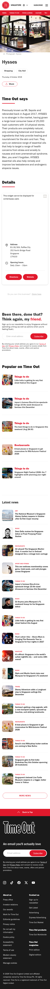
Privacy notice (9, 924)
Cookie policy (8, 937)
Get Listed (33, 908)
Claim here (36, 294)
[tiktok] (11, 882)
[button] (45, 196)
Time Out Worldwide (38, 935)
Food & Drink (27, 13)
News (4, 13)
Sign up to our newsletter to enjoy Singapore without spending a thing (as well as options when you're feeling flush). (24, 327)
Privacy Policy (14, 346)
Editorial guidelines (11, 920)
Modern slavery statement (9, 956)
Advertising (34, 913)
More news (25, 796)
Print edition (34, 950)
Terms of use (8, 950)
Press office (8, 900)
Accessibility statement (8, 943)
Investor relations (10, 905)
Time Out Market (36, 923)
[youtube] (33, 882)
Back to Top (27, 812)
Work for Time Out (11, 915)
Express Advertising (37, 918)
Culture (38, 13)
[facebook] (19, 882)
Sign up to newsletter (33, 901)
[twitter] (26, 882)
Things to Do (14, 13)
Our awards (8, 910)
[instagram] (4, 882)
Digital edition (35, 955)
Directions (13, 277)
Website (30, 277)
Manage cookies (10, 963)
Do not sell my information (9, 931)
